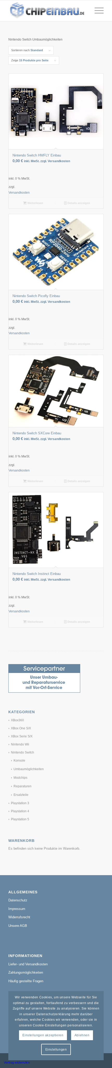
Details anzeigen (78, 203)
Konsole (19, 760)
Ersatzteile (21, 795)
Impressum (16, 909)
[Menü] (96, 10)
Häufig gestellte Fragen (25, 981)
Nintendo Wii (20, 744)
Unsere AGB (17, 926)
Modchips (20, 777)
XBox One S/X (21, 728)
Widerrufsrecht (19, 917)
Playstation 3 (20, 803)
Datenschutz (17, 900)
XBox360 (17, 720)
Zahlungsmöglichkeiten (25, 972)
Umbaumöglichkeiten (29, 769)
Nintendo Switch (22, 752)
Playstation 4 (20, 811)
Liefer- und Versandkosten (28, 964)
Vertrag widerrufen (17, 1062)
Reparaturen (23, 786)
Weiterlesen (35, 203)
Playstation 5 (20, 819)
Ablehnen (82, 1035)
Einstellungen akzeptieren (42, 1035)
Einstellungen (56, 1049)
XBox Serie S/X (22, 736)
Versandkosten (19, 192)
